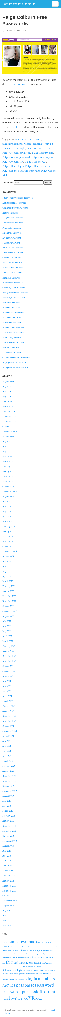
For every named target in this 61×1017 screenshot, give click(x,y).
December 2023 (9, 536)
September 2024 (9, 491)
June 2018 (6, 855)
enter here (15, 127)
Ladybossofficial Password (14, 202)
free (9, 962)
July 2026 (6, 386)
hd (16, 962)
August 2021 (8, 676)
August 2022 (8, 616)
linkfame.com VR (8, 979)
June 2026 (6, 391)
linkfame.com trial (45, 973)
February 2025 (8, 466)
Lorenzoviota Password (12, 222)
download (26, 941)
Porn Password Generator (18, 3)
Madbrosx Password (11, 302)
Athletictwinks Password (13, 327)
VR (31, 998)
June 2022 (6, 626)
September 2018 (9, 840)
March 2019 (7, 810)
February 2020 (8, 765)
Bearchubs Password (11, 322)
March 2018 (7, 870)
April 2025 (7, 456)
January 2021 (8, 710)
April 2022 (7, 636)
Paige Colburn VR (12, 161)
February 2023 (8, 586)
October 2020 (8, 725)
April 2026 (7, 401)
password (45, 985)
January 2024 (8, 531)
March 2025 (7, 461)
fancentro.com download (20, 947)
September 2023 (9, 551)
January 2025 (8, 471)
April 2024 (7, 516)
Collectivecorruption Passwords (16, 357)
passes (30, 985)
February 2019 (8, 815)
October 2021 (8, 666)
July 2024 (6, 501)
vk (25, 998)
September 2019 (9, 790)
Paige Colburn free (42, 152)
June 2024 (6, 506)
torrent (49, 991)
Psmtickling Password (12, 337)
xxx (38, 998)
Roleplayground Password (13, 297)
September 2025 (9, 431)
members (46, 978)
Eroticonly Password (11, 237)
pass (20, 985)
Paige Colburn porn (42, 157)
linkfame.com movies (47, 970)
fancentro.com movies (39, 148)
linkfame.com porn (32, 974)
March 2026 (7, 406)
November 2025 (9, 421)
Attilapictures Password (12, 267)
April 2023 (7, 576)
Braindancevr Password (12, 247)
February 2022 (8, 646)
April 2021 (7, 695)
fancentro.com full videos (16, 143)
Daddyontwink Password (13, 332)
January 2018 (8, 880)
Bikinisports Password (12, 282)
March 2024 (7, 521)
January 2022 (8, 651)
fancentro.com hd (43, 143)
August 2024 (8, 496)
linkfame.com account (30, 962)
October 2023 (8, 546)
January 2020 (8, 770)
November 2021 (9, 660)
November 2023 (9, 541)
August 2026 (8, 381)
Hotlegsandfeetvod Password (15, 367)
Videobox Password (11, 307)
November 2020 (9, 721)
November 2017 (9, 890)
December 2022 (9, 596)
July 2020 (6, 740)
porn (26, 991)
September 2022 (9, 611)
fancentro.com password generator (38, 954)
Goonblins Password (11, 257)
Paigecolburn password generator (21, 170)
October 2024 (8, 486)
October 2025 (8, 426)
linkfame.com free (16, 967)
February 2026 (8, 411)
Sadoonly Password (11, 242)
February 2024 (8, 526)
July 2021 (6, 681)
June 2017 (6, 915)
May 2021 (6, 691)
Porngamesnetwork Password (15, 292)
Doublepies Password (11, 352)
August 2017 (8, 905)
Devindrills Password (11, 232)
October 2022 (8, 606)
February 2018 (8, 875)
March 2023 (7, 581)
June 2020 (6, 745)
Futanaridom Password (12, 252)
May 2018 (6, 860)
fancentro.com (19, 84)
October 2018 (8, 835)
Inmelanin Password (11, 277)
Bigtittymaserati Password (14, 362)
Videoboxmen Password (13, 312)
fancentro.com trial (24, 957)
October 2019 (8, 785)
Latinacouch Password (12, 272)
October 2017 (8, 895)
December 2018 (9, 825)
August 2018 (8, 845)
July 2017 (6, 910)
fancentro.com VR (38, 957)
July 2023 (6, 561)
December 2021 (9, 656)
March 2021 (7, 700)
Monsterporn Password (12, 262)
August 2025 (8, 436)
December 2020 (9, 715)
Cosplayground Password (13, 287)
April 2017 (7, 925)
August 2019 (8, 795)
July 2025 (6, 441)
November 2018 (9, 830)
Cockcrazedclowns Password (15, 207)
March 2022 (7, 641)
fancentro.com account (28, 139)
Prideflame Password (11, 317)
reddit (36, 991)
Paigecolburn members (38, 166)
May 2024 (6, 511)
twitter (16, 998)
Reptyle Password (10, 212)
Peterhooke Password (11, 227)
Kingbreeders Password (12, 217)
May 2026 (6, 396)
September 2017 (9, 900)
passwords (11, 991)
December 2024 (9, 476)
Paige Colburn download (16, 152)
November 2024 (9, 481)
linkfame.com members (31, 970)
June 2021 (6, 686)
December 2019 (9, 775)
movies (8, 985)
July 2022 (6, 621)
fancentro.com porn (9, 957)
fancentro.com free (36, 947)
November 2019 (9, 780)
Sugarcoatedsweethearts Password (17, 197)
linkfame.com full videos (32, 967)
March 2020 (7, 760)
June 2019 (6, 805)
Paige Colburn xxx (35, 161)
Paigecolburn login (13, 166)
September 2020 (9, 730)
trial (6, 998)
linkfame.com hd (47, 967)
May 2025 (6, 451)
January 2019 (8, 820)
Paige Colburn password (16, 157)
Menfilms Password (11, 347)
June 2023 (6, 566)
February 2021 (8, 705)
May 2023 (6, 571)
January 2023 (8, 591)
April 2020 (7, 755)
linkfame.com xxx (21, 979)
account (9, 941)
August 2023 (8, 556)
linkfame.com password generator (13, 974)
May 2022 (6, 631)
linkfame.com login (12, 970)
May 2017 (6, 920)
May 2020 (6, 750)
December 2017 (9, 885)
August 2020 (8, 735)
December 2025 (9, 416)
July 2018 (6, 850)
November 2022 (9, 601)
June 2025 (6, 446)
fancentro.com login (13, 148)
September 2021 (9, 671)
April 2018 (7, 865)
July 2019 (6, 800)
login (32, 978)
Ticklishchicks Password (13, 342)
